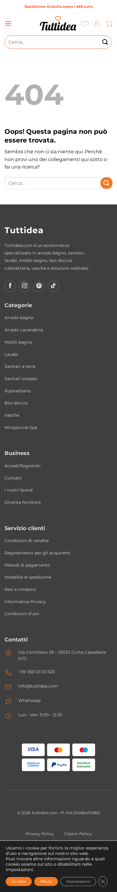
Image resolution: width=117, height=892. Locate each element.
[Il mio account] (97, 23)
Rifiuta (46, 881)
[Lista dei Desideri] (85, 23)
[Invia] (105, 42)
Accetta (19, 881)
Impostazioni (78, 881)
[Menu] (8, 23)
